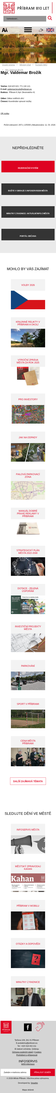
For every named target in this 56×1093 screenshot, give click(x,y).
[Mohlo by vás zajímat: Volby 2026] (28, 300)
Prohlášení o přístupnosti (26, 1055)
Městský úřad (25, 65)
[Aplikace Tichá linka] (41, 31)
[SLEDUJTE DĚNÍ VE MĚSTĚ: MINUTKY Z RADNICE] (28, 997)
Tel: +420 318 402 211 (26, 1046)
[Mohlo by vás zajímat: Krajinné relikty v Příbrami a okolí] (28, 338)
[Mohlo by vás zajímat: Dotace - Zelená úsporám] (28, 604)
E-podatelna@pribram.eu (26, 1043)
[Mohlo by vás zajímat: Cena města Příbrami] (28, 757)
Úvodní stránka (8, 65)
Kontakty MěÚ (41, 65)
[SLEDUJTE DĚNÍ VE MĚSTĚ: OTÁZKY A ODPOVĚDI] (28, 959)
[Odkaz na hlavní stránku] (6, 1028)
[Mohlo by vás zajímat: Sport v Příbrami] (28, 719)
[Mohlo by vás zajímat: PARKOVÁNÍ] (28, 681)
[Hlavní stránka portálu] (27, 8)
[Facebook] (28, 1026)
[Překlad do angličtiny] (50, 30)
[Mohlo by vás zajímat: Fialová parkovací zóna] (28, 490)
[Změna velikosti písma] (5, 30)
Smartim (34, 1083)
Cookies (37, 1052)
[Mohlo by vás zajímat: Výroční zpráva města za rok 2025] (28, 376)
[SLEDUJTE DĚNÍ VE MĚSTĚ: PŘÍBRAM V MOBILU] (28, 920)
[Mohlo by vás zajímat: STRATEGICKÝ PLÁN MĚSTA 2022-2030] (28, 566)
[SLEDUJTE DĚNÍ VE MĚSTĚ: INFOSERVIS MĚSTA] (28, 844)
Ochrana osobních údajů (22, 1052)
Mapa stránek (28, 1090)
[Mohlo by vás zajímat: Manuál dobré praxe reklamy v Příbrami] (28, 528)
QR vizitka (5, 113)
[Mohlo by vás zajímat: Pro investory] (28, 414)
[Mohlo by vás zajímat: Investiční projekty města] (28, 643)
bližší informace (28, 1064)
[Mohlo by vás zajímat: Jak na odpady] (28, 452)
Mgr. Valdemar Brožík (14, 70)
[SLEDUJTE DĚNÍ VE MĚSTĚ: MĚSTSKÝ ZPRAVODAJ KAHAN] (28, 882)
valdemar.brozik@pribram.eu (19, 89)
